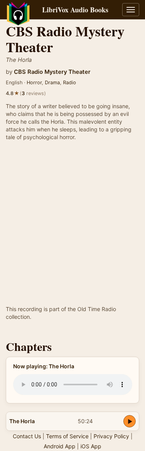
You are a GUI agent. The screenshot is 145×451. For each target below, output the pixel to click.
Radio (69, 82)
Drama (52, 82)
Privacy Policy (111, 436)
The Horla (22, 421)
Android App (59, 446)
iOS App (90, 446)
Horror (34, 82)
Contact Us (27, 436)
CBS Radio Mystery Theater (52, 71)
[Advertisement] (72, 229)
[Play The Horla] (129, 421)
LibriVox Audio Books (75, 10)
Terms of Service (67, 436)
